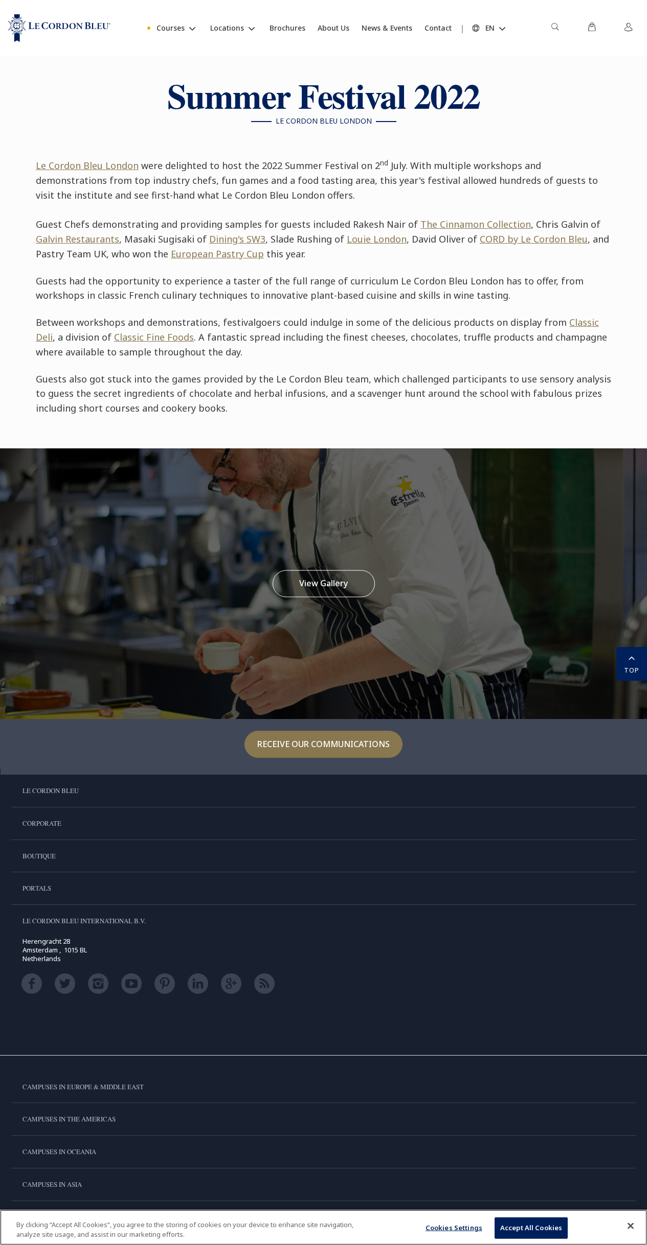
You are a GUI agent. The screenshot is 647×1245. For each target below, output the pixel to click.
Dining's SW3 (237, 239)
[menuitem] (555, 28)
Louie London (377, 239)
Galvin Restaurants (77, 239)
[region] (323, 1227)
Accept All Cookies (531, 1227)
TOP (631, 670)
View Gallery (323, 583)
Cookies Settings (454, 1227)
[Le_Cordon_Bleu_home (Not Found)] (59, 28)
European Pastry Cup (217, 254)
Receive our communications (323, 744)
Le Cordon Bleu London (87, 165)
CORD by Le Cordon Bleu (534, 239)
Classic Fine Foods (154, 337)
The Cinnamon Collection (475, 224)
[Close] (630, 1226)
